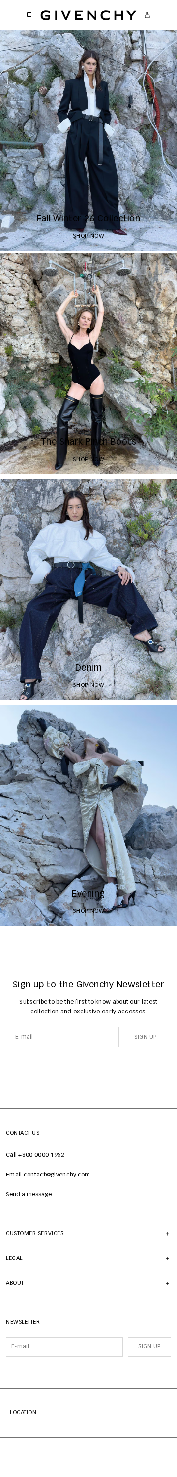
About (15, 1283)
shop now (89, 236)
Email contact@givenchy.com (48, 1175)
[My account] (147, 15)
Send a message (29, 1195)
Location (23, 1412)
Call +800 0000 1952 (35, 1155)
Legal (14, 1258)
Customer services (34, 1233)
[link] (164, 15)
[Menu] (12, 15)
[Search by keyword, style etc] (29, 15)
